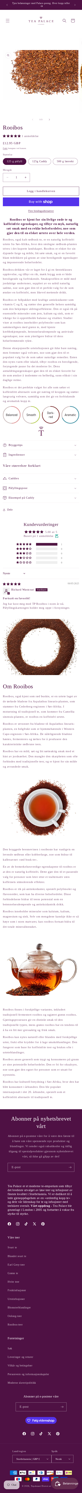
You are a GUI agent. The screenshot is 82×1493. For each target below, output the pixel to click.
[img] (12, 584)
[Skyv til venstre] (32, 119)
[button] (7, 20)
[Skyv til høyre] (49, 119)
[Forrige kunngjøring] (7, 5)
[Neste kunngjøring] (75, 5)
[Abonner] (70, 1167)
